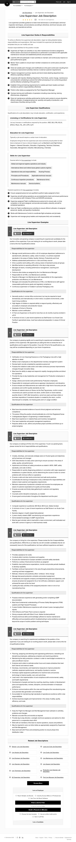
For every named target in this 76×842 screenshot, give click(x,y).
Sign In (69, 2)
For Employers (28, 5)
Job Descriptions (27, 13)
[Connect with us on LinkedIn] (23, 837)
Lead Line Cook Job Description (52, 746)
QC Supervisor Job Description (21, 777)
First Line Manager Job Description (53, 777)
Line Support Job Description (51, 764)
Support (41, 837)
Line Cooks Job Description (51, 752)
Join (64, 2)
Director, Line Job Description (20, 746)
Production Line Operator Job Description (51, 770)
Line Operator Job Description (20, 764)
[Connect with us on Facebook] (17, 837)
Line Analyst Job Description (20, 752)
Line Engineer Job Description (20, 758)
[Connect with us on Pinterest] (20, 837)
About (36, 837)
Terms (45, 837)
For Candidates (17, 5)
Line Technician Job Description (21, 770)
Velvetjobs (7, 3)
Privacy (50, 837)
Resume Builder (59, 837)
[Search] (34, 2)
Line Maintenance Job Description (53, 758)
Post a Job (58, 2)
